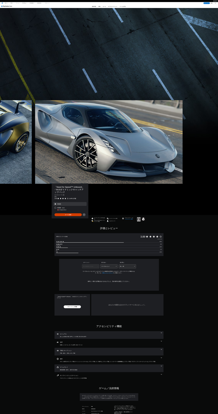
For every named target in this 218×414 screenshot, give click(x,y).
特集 (99, 6)
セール (104, 6)
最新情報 (39, 3)
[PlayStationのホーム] (2, 3)
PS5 (11, 3)
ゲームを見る (123, 6)
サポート (47, 3)
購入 (6, 3)
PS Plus (24, 3)
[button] (129, 219)
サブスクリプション (112, 6)
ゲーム (17, 3)
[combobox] (90, 266)
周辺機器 (31, 3)
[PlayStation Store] (7, 6)
